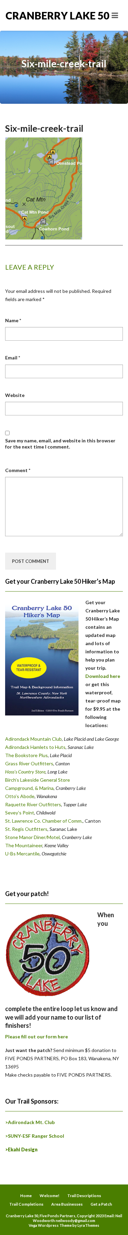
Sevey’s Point (19, 812)
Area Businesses (67, 1204)
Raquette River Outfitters (33, 804)
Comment (17, 470)
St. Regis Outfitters (26, 829)
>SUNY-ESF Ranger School (34, 1136)
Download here (102, 676)
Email (12, 357)
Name (13, 320)
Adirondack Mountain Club (33, 739)
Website (15, 395)
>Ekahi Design (21, 1149)
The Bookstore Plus (26, 755)
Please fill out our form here (36, 1036)
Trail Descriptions (84, 1195)
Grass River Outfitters (29, 763)
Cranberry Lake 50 (34, 15)
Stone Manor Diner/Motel (32, 837)
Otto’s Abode (19, 796)
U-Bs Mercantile (22, 853)
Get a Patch (101, 1204)
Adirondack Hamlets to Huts (35, 747)
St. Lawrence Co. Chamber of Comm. (44, 821)
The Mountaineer (23, 845)
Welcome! (49, 1195)
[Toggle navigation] (115, 15)
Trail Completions (26, 1204)
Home (26, 1195)
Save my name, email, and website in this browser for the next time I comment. (60, 444)
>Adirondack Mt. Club (30, 1122)
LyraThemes (88, 1225)
